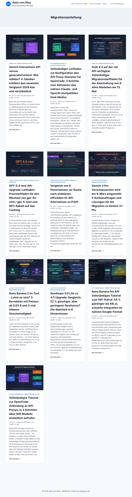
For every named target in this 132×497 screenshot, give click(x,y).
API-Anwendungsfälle (58, 63)
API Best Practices (15, 180)
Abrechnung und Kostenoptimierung (63, 180)
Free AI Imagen (95, 4)
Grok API (95, 63)
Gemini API (12, 63)
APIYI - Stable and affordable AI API (23, 95)
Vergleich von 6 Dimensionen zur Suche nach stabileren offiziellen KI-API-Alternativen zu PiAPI (66, 194)
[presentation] (24, 47)
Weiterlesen (15, 129)
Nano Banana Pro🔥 (79, 4)
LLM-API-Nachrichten (99, 180)
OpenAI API (12, 182)
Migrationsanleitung (24, 63)
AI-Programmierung (16, 394)
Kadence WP (85, 491)
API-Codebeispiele (98, 288)
